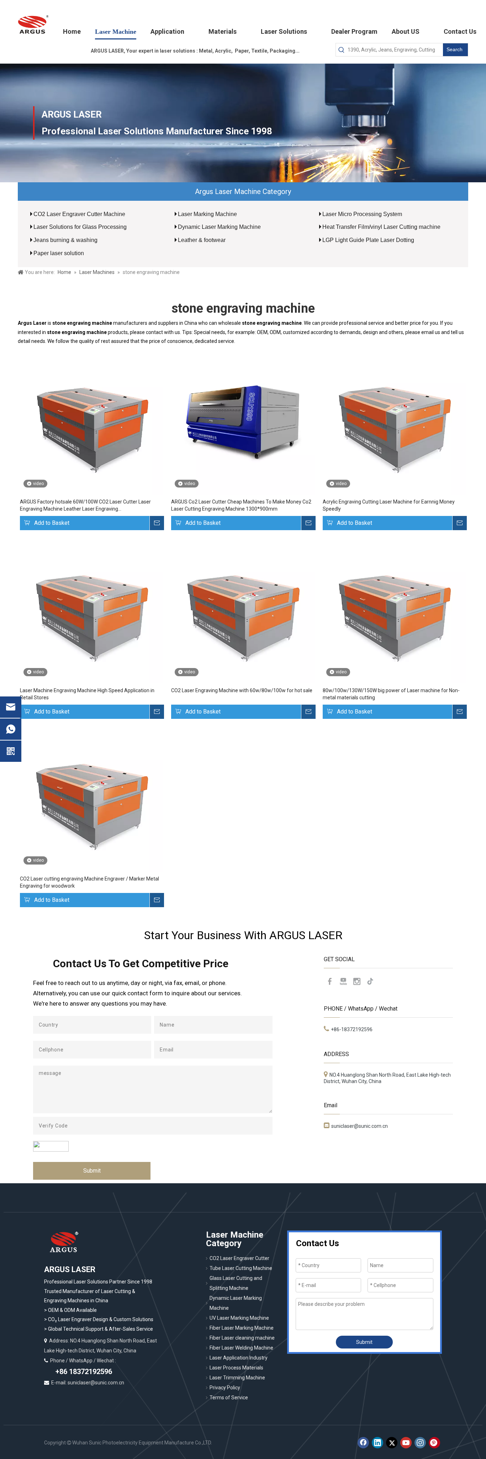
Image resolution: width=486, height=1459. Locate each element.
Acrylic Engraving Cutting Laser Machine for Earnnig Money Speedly (389, 505)
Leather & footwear (202, 240)
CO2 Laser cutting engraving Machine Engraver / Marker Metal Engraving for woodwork (89, 882)
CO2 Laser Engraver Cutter (239, 1258)
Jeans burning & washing (65, 240)
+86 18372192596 (83, 1371)
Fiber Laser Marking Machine (242, 1328)
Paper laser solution (58, 253)
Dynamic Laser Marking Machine (219, 227)
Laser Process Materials (236, 1368)
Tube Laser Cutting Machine (241, 1268)
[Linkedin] (377, 1442)
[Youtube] (343, 981)
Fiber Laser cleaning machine (242, 1338)
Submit (92, 1170)
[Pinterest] (434, 1442)
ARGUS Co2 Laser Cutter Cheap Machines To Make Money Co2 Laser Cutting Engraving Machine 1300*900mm (241, 505)
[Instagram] (357, 981)
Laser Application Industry (239, 1358)
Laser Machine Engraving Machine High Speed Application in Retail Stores (87, 694)
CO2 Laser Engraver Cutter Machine (79, 214)
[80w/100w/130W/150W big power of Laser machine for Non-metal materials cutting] (394, 611)
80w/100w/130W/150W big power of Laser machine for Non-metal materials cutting (391, 694)
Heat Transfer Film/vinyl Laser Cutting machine (381, 227)
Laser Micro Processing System (362, 214)
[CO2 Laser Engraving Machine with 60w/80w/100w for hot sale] (243, 611)
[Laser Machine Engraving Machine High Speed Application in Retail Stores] (91, 611)
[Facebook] (330, 981)
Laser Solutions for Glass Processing (80, 227)
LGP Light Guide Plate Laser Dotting (368, 240)
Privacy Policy (225, 1387)
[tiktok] (370, 981)
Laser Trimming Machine (237, 1377)
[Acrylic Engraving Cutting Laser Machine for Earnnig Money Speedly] (394, 422)
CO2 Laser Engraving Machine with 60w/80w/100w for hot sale (241, 690)
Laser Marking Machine (207, 214)
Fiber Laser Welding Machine (241, 1348)
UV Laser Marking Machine (239, 1318)
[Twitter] (391, 1442)
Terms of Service (229, 1397)
